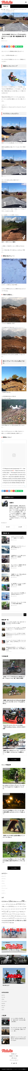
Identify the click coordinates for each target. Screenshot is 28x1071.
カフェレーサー (17, 906)
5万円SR (4, 901)
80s (7, 901)
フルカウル (22, 914)
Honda (20, 901)
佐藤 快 (11, 502)
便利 (5, 920)
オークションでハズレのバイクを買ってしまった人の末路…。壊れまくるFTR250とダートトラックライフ (16, 641)
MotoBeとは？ (14, 1053)
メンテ (3, 890)
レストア (12, 918)
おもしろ (6, 6)
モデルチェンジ (19, 916)
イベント (8, 904)
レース (16, 918)
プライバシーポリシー (14, 1060)
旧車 (20, 920)
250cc (15, 901)
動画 (11, 920)
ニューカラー (12, 911)
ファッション (5, 888)
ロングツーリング (22, 918)
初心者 (7, 920)
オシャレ (13, 904)
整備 (18, 920)
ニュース (4, 885)
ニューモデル (20, 911)
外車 (13, 920)
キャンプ (22, 906)
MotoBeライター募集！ (14, 1055)
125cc (10, 901)
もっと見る (14, 759)
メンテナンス (12, 916)
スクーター (13, 909)
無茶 (10, 922)
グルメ (3, 881)
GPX (18, 901)
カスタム (4, 878)
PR (23, 901)
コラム (3, 883)
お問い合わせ (14, 1058)
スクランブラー (7, 909)
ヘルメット (5, 916)
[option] (7, 960)
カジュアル (6, 906)
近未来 (12, 922)
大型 (15, 920)
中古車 (3, 920)
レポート (4, 893)
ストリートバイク (20, 909)
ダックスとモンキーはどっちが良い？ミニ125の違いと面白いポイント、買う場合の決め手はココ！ (16, 628)
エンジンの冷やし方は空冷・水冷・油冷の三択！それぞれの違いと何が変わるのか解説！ (16, 622)
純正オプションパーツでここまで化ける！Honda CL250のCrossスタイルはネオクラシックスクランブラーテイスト (16, 634)
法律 (22, 920)
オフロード (20, 904)
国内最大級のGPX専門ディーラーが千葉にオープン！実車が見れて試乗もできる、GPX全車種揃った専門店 (16, 648)
